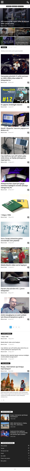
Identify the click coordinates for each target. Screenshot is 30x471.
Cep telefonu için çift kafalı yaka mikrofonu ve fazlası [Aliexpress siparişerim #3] (14, 348)
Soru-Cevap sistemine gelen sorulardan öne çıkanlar (12, 239)
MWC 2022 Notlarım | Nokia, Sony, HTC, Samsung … (18, 423)
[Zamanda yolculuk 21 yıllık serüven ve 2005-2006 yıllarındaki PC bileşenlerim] (15, 64)
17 (28, 132)
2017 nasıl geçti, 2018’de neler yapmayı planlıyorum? (7, 33)
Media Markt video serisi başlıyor (14, 265)
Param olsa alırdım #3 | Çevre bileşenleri (12, 290)
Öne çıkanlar (4, 445)
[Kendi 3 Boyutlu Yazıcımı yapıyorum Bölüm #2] (15, 119)
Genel (2, 453)
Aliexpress (8, 6)
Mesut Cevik (4, 25)
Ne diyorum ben (4, 450)
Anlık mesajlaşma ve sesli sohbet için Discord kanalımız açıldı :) (13, 316)
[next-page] (3, 400)
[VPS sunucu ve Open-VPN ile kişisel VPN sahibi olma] (15, 18)
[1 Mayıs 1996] (15, 203)
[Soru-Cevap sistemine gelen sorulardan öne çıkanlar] (15, 229)
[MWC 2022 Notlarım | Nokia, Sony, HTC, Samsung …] (5, 425)
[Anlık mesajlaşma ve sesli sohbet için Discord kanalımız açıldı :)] (15, 305)
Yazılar (2, 448)
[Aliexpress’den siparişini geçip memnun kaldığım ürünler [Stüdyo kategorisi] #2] (15, 174)
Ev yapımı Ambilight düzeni (11, 105)
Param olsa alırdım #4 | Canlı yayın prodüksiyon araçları (7, 42)
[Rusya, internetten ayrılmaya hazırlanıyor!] (15, 382)
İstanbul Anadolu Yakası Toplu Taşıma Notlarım (22, 43)
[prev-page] (1, 400)
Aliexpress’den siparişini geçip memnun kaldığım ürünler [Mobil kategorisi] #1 (15, 356)
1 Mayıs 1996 (6, 215)
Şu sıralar (3, 455)
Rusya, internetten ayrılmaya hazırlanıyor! (12, 368)
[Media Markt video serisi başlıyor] (15, 255)
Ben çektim (14, 6)
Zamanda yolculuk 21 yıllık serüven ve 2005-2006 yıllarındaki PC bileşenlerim (14, 78)
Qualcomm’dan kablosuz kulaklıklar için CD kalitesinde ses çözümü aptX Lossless (18, 432)
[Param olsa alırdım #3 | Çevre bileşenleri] (15, 279)
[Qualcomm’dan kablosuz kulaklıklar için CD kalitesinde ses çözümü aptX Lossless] (5, 433)
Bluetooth (20, 6)
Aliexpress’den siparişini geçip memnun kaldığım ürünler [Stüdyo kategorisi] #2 (14, 185)
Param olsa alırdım (5, 458)
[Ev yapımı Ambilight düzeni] (15, 95)
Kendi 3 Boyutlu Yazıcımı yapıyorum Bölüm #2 (15, 129)
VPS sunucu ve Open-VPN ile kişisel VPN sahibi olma (15, 22)
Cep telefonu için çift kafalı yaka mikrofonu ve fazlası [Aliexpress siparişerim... (13, 158)
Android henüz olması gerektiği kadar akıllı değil (22, 33)
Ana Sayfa (10, 47)
